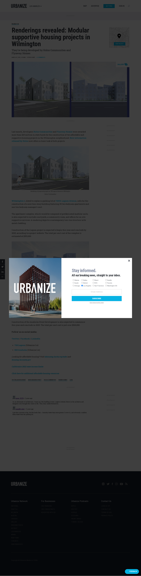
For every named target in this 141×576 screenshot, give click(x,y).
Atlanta (77, 280)
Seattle (109, 280)
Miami (96, 280)
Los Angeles (87, 286)
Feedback (133, 571)
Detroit (85, 283)
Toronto (109, 283)
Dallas (85, 280)
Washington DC (112, 286)
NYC (95, 283)
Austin (77, 283)
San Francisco (99, 286)
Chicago (77, 286)
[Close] (129, 261)
